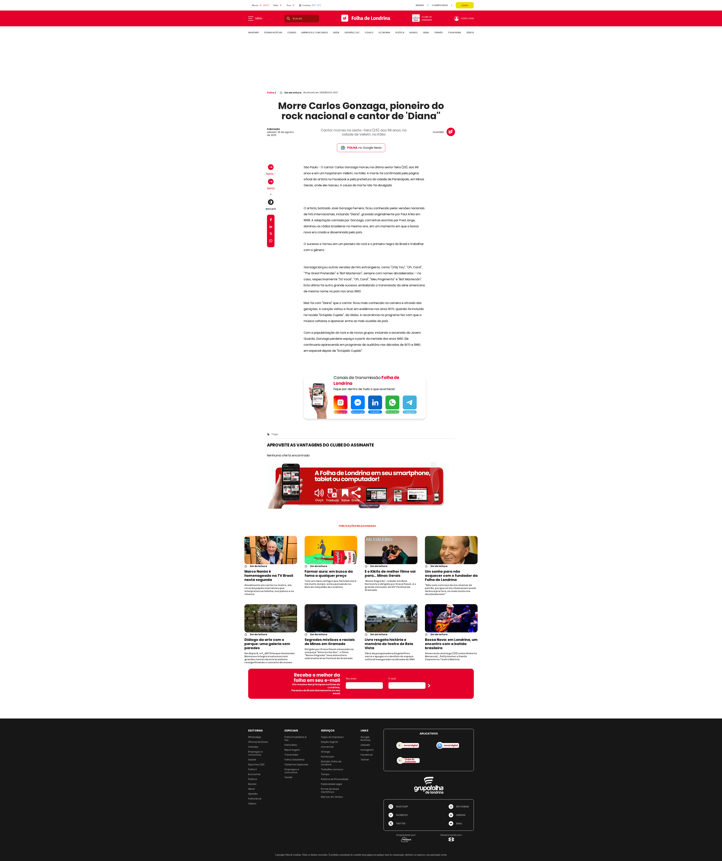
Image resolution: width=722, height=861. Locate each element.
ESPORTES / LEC (352, 32)
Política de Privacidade (334, 779)
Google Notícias (366, 738)
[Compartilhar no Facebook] (271, 220)
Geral (251, 789)
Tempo (325, 774)
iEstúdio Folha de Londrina (331, 763)
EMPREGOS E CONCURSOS (314, 32)
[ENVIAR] (429, 685)
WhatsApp (254, 737)
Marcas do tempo (332, 796)
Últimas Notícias (258, 742)
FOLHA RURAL (454, 32)
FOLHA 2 (369, 32)
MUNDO (414, 32)
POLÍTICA (399, 32)
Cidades (253, 746)
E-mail (392, 678)
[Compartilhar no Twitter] (270, 234)
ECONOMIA (384, 32)
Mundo (252, 784)
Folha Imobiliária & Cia (295, 738)
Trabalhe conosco (332, 769)
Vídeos (252, 803)
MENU (258, 18)
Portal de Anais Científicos (330, 790)
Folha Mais (290, 745)
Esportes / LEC (256, 764)
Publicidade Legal (331, 784)
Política (252, 779)
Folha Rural (254, 798)
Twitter (365, 759)
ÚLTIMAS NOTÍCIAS (273, 32)
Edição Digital (329, 742)
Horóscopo (327, 756)
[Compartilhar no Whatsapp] (270, 241)
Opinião (253, 793)
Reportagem (292, 749)
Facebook (367, 754)
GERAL (426, 32)
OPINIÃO (438, 32)
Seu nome (351, 678)
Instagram (367, 749)
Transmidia (291, 754)
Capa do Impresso (332, 737)
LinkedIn (365, 745)
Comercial (327, 746)
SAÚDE (336, 32)
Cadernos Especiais (296, 764)
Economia (254, 774)
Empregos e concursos (255, 753)
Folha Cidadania (294, 759)
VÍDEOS (470, 32)
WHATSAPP (253, 32)
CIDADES (291, 32)
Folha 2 (271, 92)
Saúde (252, 759)
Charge (325, 751)
